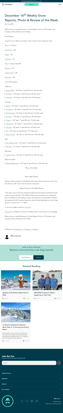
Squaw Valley (10, 90)
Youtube (35, 229)
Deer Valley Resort (12, 143)
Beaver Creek (10, 134)
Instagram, (28, 229)
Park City (9, 146)
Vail (7, 131)
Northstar (8, 59)
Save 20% (39, 1)
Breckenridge (10, 113)
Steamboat (8, 50)
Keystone (9, 116)
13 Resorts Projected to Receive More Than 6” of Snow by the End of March (16, 327)
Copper (8, 120)
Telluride (8, 127)
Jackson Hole (9, 73)
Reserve (32, 4)
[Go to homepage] (7, 4)
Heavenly (9, 97)
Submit (38, 257)
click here (27, 207)
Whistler (7, 68)
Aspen (7, 54)
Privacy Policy (48, 403)
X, (23, 229)
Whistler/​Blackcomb (12, 163)
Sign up (7, 212)
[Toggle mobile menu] (59, 4)
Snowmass (9, 109)
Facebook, (18, 229)
